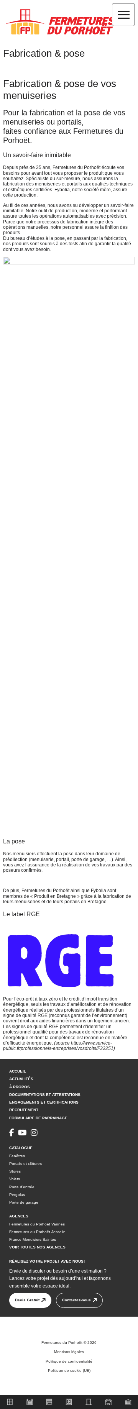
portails (74, 184)
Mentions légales (69, 1352)
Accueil (17, 1071)
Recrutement (23, 1110)
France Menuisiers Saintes (32, 1239)
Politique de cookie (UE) (69, 1370)
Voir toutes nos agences (37, 1247)
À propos (19, 1086)
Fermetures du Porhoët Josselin (37, 1232)
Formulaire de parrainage (38, 1117)
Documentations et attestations (44, 1094)
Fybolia (62, 189)
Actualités (21, 1079)
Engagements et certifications (44, 1102)
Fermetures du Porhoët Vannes (37, 1224)
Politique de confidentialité (69, 1361)
